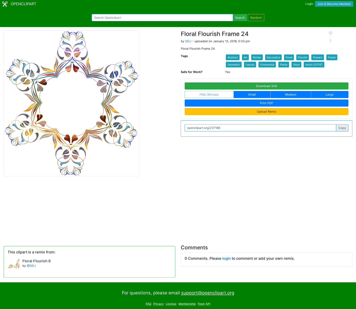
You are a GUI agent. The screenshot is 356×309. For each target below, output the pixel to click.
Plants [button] (283, 64)
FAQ (148, 304)
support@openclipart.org (207, 292)
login (226, 258)
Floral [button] (289, 57)
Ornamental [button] (267, 64)
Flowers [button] (317, 57)
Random (256, 17)
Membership (187, 304)
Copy (342, 128)
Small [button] (252, 94)
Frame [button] (332, 57)
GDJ (188, 41)
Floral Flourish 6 (36, 261)
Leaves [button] (250, 64)
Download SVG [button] (266, 86)
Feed (201, 304)
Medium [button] (290, 94)
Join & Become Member (334, 4)
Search (240, 17)
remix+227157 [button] (314, 64)
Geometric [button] (234, 64)
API (208, 304)
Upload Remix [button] (266, 111)
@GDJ (31, 266)
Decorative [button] (273, 57)
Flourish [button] (302, 57)
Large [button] (330, 94)
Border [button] (257, 57)
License (171, 304)
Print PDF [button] (266, 103)
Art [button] (245, 57)
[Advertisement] (178, 208)
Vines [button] (296, 64)
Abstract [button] (233, 57)
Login (309, 4)
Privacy (158, 304)
